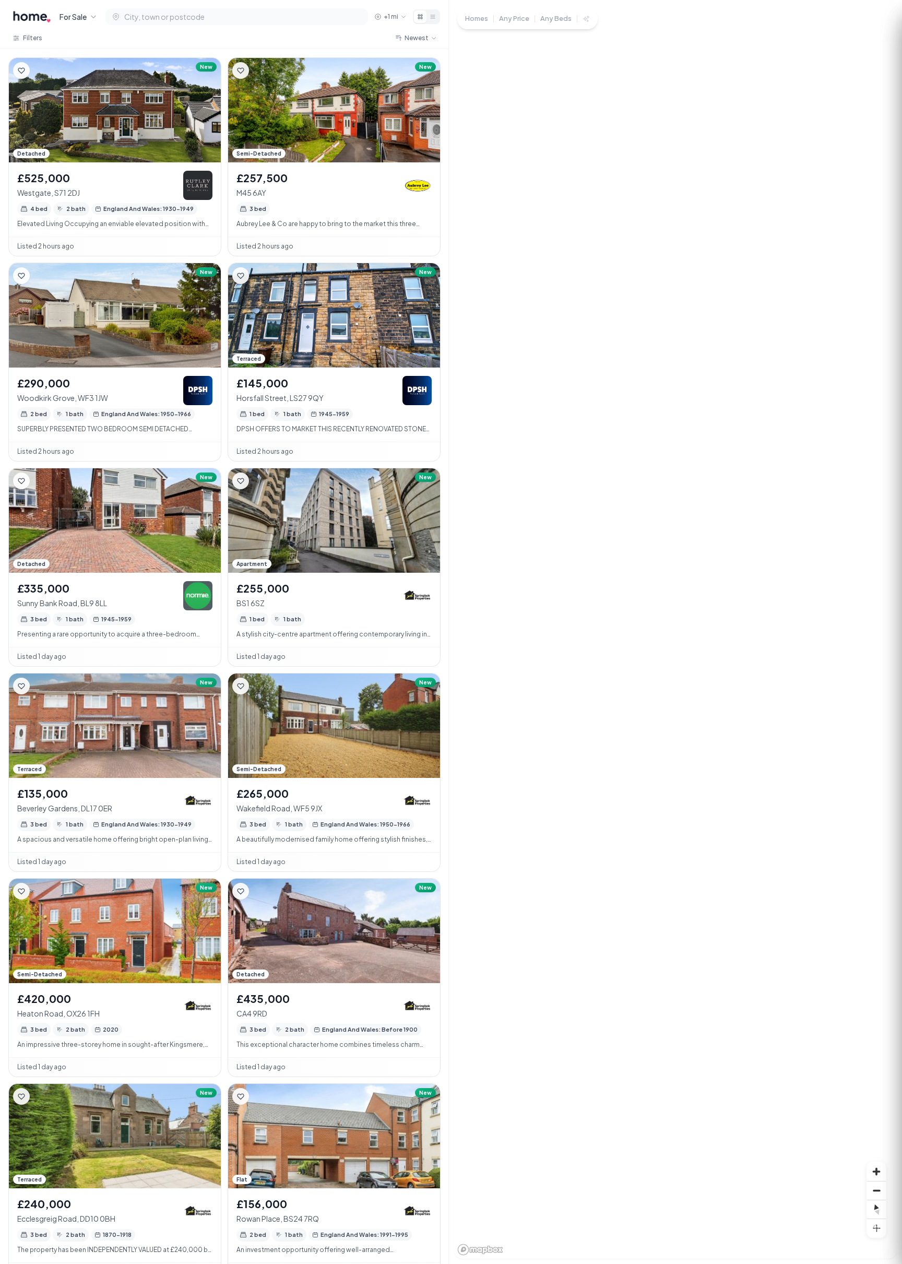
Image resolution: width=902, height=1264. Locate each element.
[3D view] (876, 1228)
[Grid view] (420, 16)
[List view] (432, 16)
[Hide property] (42, 70)
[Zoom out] (876, 1190)
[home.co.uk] (32, 16)
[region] (675, 632)
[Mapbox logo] (480, 1250)
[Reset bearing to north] (876, 1209)
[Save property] (21, 70)
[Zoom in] (876, 1171)
